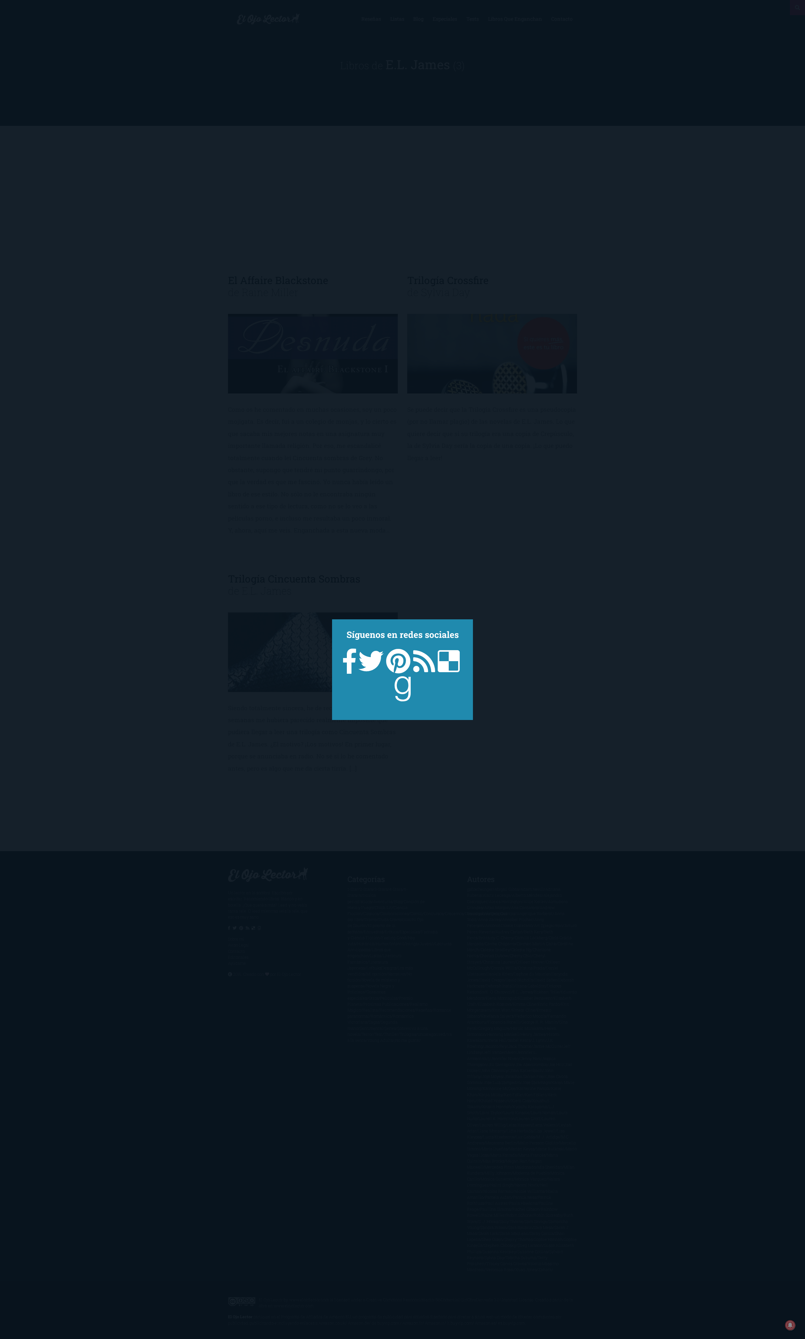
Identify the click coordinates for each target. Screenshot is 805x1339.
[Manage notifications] (790, 1325)
